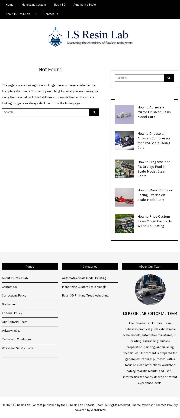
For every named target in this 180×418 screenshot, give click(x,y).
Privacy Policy (11, 331)
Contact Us (51, 14)
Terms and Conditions (16, 339)
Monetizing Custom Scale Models (84, 287)
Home (9, 4)
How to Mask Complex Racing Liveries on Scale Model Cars (154, 195)
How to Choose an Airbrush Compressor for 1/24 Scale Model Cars (154, 140)
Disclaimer (9, 304)
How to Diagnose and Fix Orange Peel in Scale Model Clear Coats (153, 169)
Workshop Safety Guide (17, 348)
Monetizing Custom (33, 4)
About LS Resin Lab (18, 14)
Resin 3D (59, 4)
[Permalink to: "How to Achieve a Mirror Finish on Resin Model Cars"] (124, 114)
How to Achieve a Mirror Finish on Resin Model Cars (154, 112)
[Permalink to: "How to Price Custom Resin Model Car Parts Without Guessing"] (124, 223)
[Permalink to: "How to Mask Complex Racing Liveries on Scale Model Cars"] (124, 197)
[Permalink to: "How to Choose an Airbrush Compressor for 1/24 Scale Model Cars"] (124, 140)
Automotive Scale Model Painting (84, 278)
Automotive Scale (84, 4)
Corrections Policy (14, 295)
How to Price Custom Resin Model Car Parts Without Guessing (154, 221)
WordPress (98, 410)
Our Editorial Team (14, 322)
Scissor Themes (155, 405)
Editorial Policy (12, 313)
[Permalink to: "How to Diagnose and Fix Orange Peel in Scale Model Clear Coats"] (124, 169)
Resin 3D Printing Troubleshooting (85, 295)
